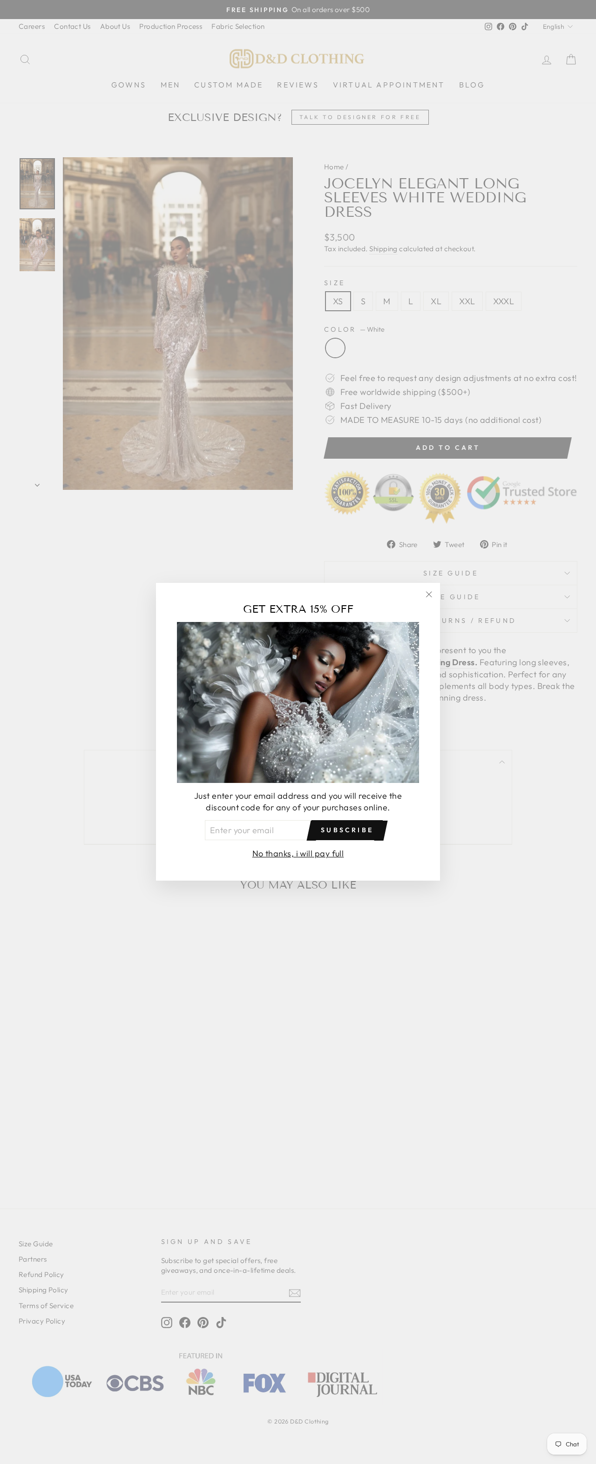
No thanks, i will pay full (298, 854)
